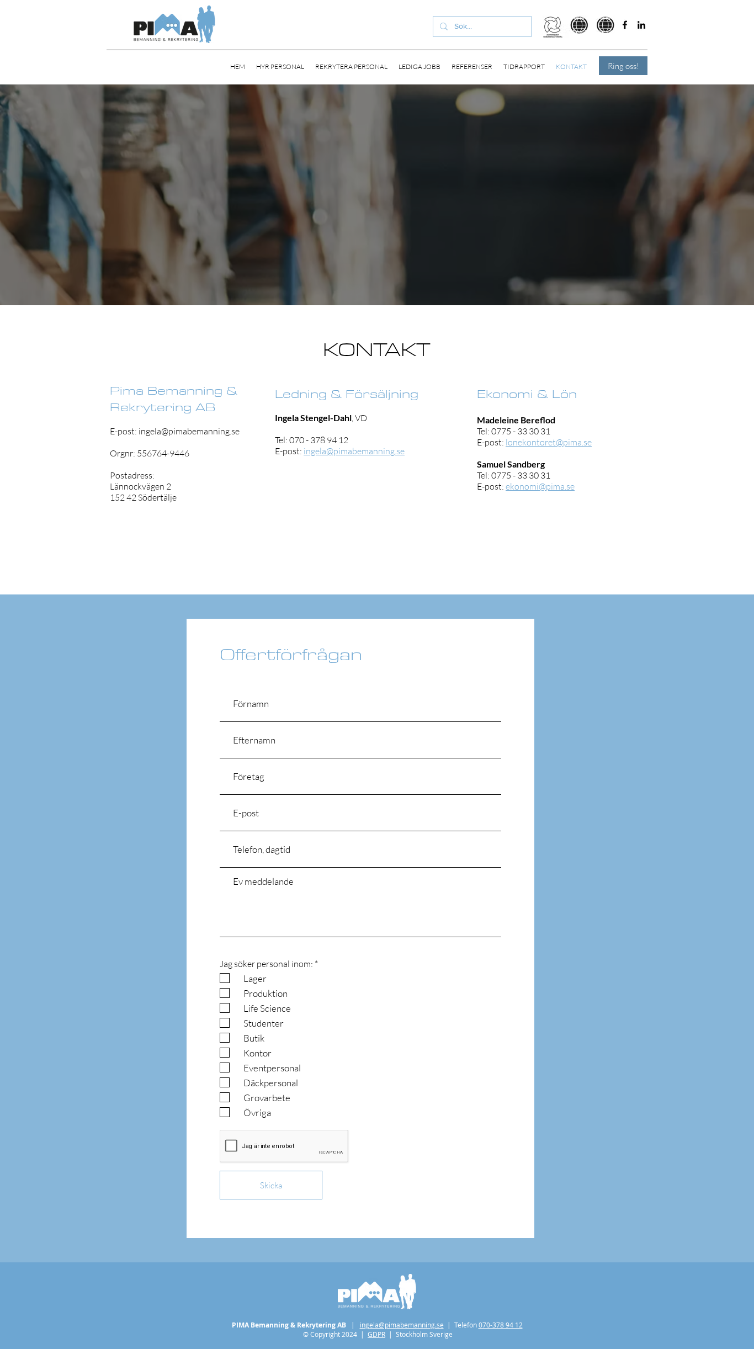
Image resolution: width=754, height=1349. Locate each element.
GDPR (376, 1334)
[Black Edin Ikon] (641, 24)
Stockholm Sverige (424, 1334)
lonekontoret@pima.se (549, 442)
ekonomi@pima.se (540, 486)
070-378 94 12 (501, 1324)
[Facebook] (624, 24)
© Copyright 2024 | (335, 1334)
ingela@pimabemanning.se (189, 431)
